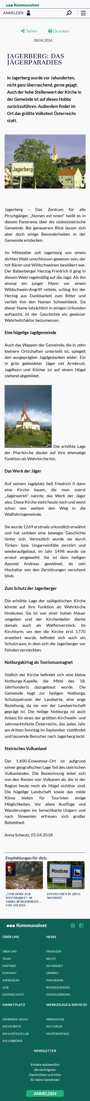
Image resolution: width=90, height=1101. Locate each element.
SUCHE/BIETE (12, 1026)
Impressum (11, 980)
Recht (51, 958)
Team (7, 958)
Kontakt (10, 973)
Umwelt (52, 973)
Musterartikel (57, 1033)
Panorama (54, 980)
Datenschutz (13, 994)
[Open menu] (83, 13)
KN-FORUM (54, 1026)
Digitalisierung (58, 994)
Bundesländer (58, 987)
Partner (9, 966)
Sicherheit (54, 966)
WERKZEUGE (55, 1019)
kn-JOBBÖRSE (13, 1041)
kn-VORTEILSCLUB (16, 1033)
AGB (6, 987)
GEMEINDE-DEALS (15, 1019)
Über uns (10, 951)
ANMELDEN (45, 1093)
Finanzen (53, 951)
